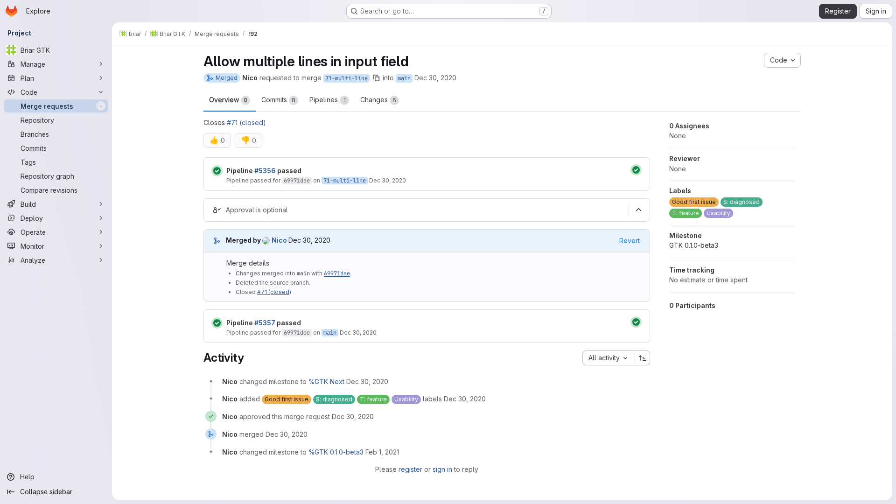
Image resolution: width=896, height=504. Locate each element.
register (410, 469)
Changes (378, 100)
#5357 (264, 323)
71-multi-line (346, 78)
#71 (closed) (246, 122)
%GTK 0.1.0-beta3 (336, 452)
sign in (442, 469)
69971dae (297, 180)
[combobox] (608, 357)
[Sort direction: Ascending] (642, 357)
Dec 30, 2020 (435, 78)
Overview (228, 100)
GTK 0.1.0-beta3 (693, 245)
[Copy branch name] (376, 78)
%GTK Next (326, 381)
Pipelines (327, 100)
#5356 (265, 171)
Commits (278, 100)
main (404, 78)
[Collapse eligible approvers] (638, 210)
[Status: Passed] (217, 170)
